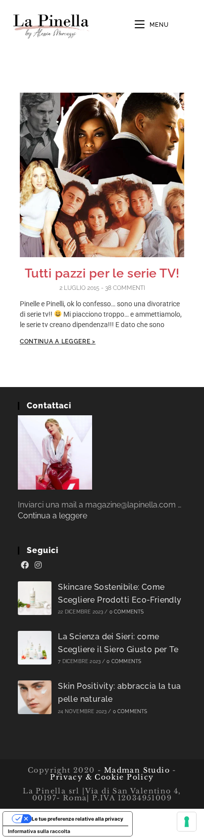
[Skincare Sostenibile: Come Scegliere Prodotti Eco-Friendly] (34, 598)
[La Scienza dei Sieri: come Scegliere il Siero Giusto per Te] (34, 648)
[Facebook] (25, 565)
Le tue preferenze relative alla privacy (77, 819)
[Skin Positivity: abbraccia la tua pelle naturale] (34, 697)
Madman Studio (135, 770)
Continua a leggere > (58, 341)
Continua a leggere (52, 515)
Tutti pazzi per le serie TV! (102, 273)
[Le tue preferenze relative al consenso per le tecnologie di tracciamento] (186, 821)
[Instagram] (38, 565)
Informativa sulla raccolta (39, 831)
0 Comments (126, 612)
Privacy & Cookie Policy (101, 777)
